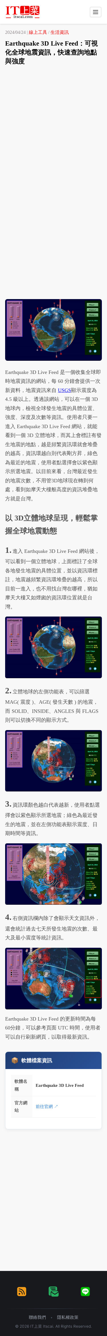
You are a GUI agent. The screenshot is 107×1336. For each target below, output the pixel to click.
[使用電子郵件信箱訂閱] (54, 1292)
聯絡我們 (37, 1317)
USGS (64, 390)
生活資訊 (60, 32)
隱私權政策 (67, 1317)
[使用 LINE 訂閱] (85, 1292)
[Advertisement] (53, 126)
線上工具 (38, 32)
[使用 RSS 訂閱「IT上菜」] (22, 1292)
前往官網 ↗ (47, 1106)
